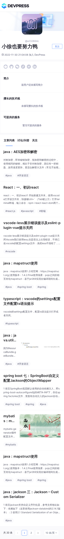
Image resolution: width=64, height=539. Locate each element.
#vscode (10, 251)
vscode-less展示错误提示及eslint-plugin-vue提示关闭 (32, 225)
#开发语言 (23, 175)
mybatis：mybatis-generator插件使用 (9, 418)
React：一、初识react (21, 187)
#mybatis (10, 444)
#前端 (42, 210)
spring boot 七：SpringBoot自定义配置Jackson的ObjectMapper (31, 378)
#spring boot (24, 286)
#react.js (10, 210)
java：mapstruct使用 (20, 263)
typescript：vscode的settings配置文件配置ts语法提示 (31, 301)
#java (8, 175)
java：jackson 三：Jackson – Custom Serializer (31, 494)
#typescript (11, 323)
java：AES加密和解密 (20, 152)
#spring (42, 286)
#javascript (27, 210)
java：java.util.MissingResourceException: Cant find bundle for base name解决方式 (9, 338)
